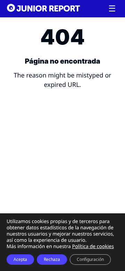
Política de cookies (93, 246)
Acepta (20, 259)
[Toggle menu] (112, 8)
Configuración (90, 259)
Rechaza (52, 259)
